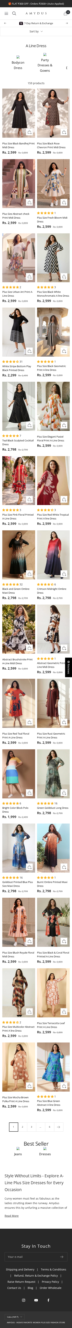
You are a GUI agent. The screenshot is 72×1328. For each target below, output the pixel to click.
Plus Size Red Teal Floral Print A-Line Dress (15, 735)
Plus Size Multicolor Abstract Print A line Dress (18, 1028)
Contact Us (14, 1288)
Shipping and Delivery (20, 1269)
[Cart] (65, 13)
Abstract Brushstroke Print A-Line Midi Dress (17, 661)
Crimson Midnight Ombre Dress (51, 590)
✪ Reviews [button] (68, 667)
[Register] (62, 1257)
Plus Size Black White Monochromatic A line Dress (53, 293)
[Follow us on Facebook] (48, 1300)
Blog (30, 1288)
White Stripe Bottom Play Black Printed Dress (16, 368)
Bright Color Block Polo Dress (15, 809)
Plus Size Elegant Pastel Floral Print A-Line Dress (50, 438)
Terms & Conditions (53, 1269)
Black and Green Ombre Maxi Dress (15, 590)
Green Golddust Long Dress (52, 808)
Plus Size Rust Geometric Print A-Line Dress (51, 735)
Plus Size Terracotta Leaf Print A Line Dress (51, 1025)
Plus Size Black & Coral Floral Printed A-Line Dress (53, 954)
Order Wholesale (50, 1288)
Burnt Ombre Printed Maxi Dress (52, 884)
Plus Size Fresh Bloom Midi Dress (52, 219)
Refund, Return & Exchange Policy (36, 1275)
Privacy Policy (50, 1282)
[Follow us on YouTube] (36, 1300)
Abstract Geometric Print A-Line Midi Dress (52, 665)
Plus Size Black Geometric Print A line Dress (51, 368)
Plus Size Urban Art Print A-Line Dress (17, 293)
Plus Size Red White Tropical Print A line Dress (53, 516)
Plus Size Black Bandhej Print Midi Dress (18, 145)
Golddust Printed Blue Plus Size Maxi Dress (17, 884)
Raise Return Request (21, 1282)
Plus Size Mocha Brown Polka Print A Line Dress (15, 1099)
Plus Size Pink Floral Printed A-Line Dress (18, 516)
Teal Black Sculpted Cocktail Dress (18, 442)
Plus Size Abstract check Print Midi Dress (15, 215)
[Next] (58, 1126)
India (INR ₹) (12, 1317)
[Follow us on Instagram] (23, 1300)
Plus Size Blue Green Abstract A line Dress (48, 1103)
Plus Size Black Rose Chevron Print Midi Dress (51, 145)
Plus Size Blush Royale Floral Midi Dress (18, 954)
